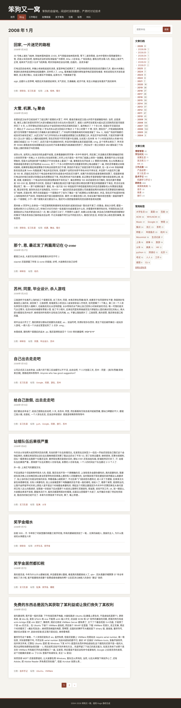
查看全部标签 (140, 267)
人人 (149, 257)
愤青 (139, 192)
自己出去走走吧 (27, 359)
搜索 (166, 29)
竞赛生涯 (141, 157)
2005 (140, 132)
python (141, 252)
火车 (44, 504)
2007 (140, 125)
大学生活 (38, 546)
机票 (46, 228)
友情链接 (46, 17)
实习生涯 (32, 91)
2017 (139, 94)
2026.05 (142, 52)
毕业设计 (44, 341)
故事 (149, 242)
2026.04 (142, 55)
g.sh (38, 424)
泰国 (139, 262)
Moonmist (142, 237)
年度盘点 (151, 232)
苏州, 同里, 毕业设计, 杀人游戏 (39, 288)
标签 (80, 17)
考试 (139, 257)
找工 (150, 227)
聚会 (52, 228)
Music (140, 222)
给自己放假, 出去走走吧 (34, 400)
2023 (140, 74)
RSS (88, 17)
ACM (140, 216)
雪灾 (58, 91)
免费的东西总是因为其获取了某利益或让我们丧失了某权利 (64, 604)
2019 (140, 87)
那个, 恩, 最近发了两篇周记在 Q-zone (45, 245)
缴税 (52, 587)
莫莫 (154, 211)
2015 (140, 100)
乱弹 (38, 504)
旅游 (159, 242)
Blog (21, 17)
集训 (139, 227)
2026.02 (142, 62)
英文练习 (141, 160)
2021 (140, 81)
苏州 (52, 341)
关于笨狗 (59, 17)
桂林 (52, 91)
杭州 (163, 232)
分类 (71, 17)
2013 (140, 106)
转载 (139, 232)
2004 (140, 135)
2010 (140, 116)
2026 (140, 46)
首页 (12, 17)
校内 (36, 271)
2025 (140, 68)
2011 (139, 113)
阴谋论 (153, 252)
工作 (158, 257)
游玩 (53, 382)
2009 (140, 119)
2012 (140, 110)
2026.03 (142, 59)
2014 (140, 103)
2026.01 (142, 65)
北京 (164, 252)
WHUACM (153, 216)
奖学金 (47, 546)
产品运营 (141, 170)
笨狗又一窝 (24, 9)
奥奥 (149, 247)
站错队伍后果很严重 (31, 441)
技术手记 (24, 671)
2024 (140, 71)
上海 (46, 91)
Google (39, 382)
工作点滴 (139, 167)
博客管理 (139, 151)
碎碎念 (23, 91)
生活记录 (157, 237)
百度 (164, 211)
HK (138, 163)
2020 (140, 84)
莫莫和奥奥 (142, 186)
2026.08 (142, 49)
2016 (140, 97)
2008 (140, 122)
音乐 (139, 189)
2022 (140, 78)
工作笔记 (33, 17)
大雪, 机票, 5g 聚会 (29, 108)
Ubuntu (39, 671)
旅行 (59, 424)
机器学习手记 (143, 179)
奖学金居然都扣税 (29, 563)
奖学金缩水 (23, 522)
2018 (140, 90)
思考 (160, 227)
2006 (140, 129)
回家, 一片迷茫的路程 (32, 44)
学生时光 (139, 154)
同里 (36, 341)
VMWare (49, 671)
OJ (147, 262)
